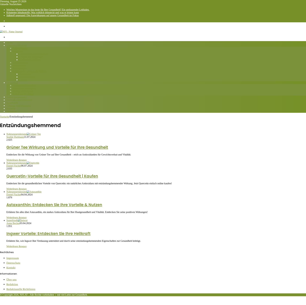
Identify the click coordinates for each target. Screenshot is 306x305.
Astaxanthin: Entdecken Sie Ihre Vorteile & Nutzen (54, 204)
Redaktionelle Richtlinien (20, 289)
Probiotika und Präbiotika (19, 99)
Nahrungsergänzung (16, 97)
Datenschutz (13, 262)
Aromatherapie (20, 48)
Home (9, 42)
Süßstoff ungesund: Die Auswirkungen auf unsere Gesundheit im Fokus (42, 15)
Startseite (4, 116)
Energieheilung (20, 62)
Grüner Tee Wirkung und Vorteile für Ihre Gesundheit (57, 147)
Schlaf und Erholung (23, 94)
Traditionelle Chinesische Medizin (30, 71)
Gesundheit (12, 82)
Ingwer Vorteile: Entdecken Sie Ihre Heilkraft (48, 233)
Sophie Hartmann (15, 137)
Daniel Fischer (13, 165)
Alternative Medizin (16, 45)
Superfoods (12, 102)
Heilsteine (11, 111)
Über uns (11, 279)
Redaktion (12, 284)
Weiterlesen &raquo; (16, 160)
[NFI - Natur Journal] (11, 31)
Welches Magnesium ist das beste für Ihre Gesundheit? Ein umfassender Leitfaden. (47, 9)
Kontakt (10, 267)
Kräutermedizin (27, 76)
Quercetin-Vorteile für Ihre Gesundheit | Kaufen (52, 176)
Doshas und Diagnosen (31, 56)
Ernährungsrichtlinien (30, 59)
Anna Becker (13, 223)
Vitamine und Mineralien (18, 105)
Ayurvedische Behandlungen (33, 54)
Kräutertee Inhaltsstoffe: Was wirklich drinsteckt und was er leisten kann (42, 12)
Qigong (23, 79)
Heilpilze (10, 108)
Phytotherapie (20, 68)
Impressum (12, 258)
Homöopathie (19, 65)
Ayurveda (18, 51)
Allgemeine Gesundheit (24, 85)
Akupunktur (25, 74)
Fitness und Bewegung (24, 88)
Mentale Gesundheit (23, 91)
